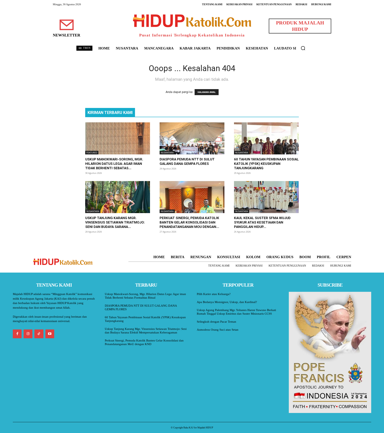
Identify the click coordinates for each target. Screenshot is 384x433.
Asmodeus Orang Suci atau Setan (217, 329)
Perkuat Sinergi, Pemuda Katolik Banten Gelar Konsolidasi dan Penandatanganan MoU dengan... (189, 222)
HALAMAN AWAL (207, 92)
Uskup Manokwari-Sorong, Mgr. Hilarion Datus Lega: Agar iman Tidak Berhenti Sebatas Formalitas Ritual (145, 295)
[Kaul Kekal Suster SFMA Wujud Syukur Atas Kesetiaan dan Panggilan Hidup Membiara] (266, 197)
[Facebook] (17, 333)
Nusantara (167, 152)
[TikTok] (38, 333)
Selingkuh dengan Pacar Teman (216, 321)
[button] (303, 48)
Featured (91, 152)
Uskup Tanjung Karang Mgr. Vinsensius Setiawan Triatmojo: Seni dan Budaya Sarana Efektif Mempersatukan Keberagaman (146, 330)
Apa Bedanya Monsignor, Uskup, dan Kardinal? (227, 302)
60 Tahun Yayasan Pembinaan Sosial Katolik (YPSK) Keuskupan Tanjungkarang (266, 163)
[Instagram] (28, 333)
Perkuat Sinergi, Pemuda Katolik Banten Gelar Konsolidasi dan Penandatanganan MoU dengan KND (144, 342)
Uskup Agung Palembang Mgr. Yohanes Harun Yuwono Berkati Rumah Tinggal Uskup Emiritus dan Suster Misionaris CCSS (236, 311)
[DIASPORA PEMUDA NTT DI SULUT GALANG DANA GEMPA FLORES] (192, 138)
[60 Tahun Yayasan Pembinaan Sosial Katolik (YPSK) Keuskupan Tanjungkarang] (266, 138)
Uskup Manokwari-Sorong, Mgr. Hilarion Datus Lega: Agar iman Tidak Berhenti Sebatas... (114, 163)
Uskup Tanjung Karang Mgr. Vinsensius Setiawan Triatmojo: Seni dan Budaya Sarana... (115, 222)
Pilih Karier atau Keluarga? (214, 294)
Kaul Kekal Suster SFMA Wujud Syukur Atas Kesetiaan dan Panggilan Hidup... (262, 222)
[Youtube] (49, 333)
